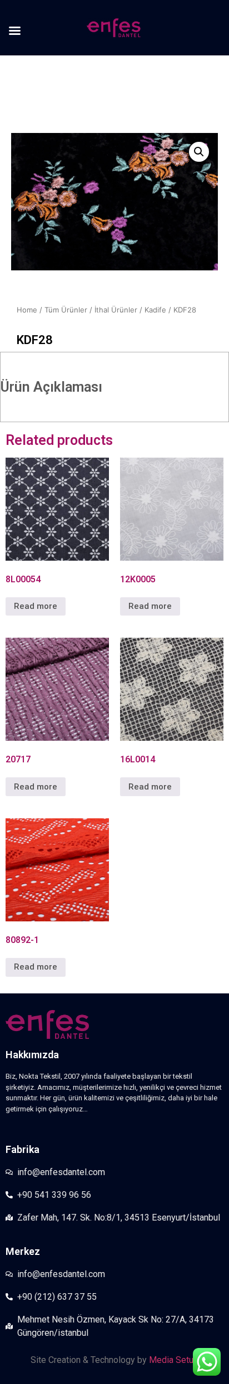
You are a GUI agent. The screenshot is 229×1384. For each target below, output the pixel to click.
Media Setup (173, 1360)
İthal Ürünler (115, 309)
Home (27, 309)
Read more (35, 606)
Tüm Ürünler (65, 309)
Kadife (155, 309)
